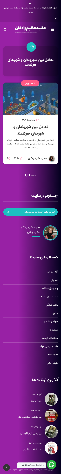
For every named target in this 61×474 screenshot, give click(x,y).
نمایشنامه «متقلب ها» (29, 417)
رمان (55, 313)
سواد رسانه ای (50, 321)
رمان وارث (36, 401)
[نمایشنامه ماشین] (51, 448)
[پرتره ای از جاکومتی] (51, 431)
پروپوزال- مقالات (49, 288)
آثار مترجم (30, 83)
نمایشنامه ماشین (32, 450)
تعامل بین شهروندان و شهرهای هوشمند (30, 130)
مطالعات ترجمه (50, 338)
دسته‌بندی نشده (49, 297)
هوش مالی (52, 363)
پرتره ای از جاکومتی (30, 433)
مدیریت (53, 330)
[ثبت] (8, 212)
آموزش (54, 280)
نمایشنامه (53, 355)
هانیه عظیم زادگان (30, 227)
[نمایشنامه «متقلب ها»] (51, 415)
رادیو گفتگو (52, 305)
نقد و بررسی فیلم (49, 346)
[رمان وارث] (51, 399)
